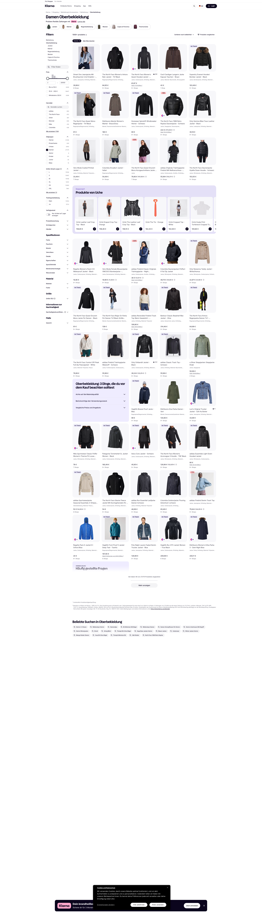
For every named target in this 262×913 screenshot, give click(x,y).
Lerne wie (81, 21)
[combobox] (184, 34)
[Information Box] (86, 35)
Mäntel (50, 49)
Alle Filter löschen (88, 41)
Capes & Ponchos (54, 57)
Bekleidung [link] (84, 12)
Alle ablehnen (139, 905)
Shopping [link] (55, 12)
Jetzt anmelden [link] (192, 906)
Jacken (50, 46)
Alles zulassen (158, 905)
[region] (131, 897)
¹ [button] (136, 85)
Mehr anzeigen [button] (144, 585)
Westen (50, 54)
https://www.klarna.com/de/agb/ (160, 609)
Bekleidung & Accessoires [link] (69, 12)
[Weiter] (212, 214)
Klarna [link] (48, 12)
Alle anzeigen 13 (51, 192)
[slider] (47, 78)
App (84, 6)
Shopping (77, 6)
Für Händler (58, 1)
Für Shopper (49, 1)
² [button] (113, 556)
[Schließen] (167, 887)
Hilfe (89, 6)
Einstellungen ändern (106, 905)
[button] (201, 6)
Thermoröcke (52, 60)
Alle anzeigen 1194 (52, 131)
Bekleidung (50, 40)
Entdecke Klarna (66, 6)
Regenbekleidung (53, 51)
